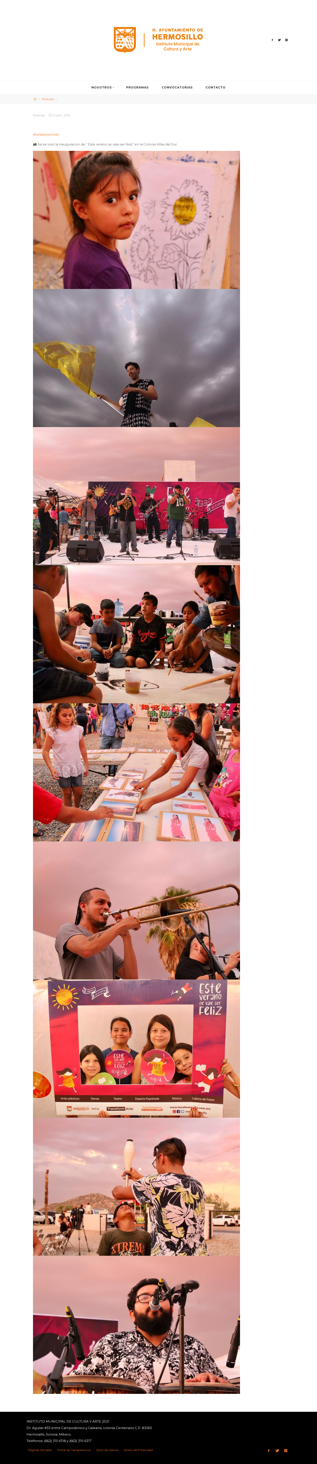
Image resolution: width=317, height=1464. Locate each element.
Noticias (48, 99)
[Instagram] (286, 40)
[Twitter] (279, 40)
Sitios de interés (107, 1450)
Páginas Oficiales (40, 1450)
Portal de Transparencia (74, 1450)
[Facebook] (272, 40)
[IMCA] (158, 40)
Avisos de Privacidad (138, 1450)
